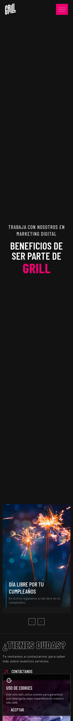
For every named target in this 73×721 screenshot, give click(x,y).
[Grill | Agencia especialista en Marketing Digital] (10, 8)
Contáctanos (21, 671)
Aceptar (17, 709)
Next (41, 621)
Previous (32, 621)
